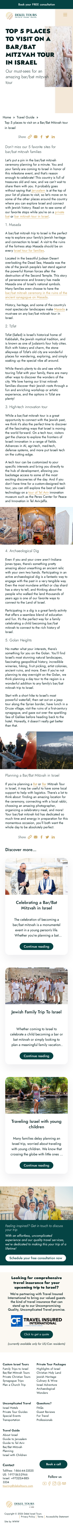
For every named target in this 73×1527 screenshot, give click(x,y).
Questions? (44, 1403)
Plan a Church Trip (14, 1385)
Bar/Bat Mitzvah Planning (12, 1449)
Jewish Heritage (46, 1377)
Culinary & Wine (47, 1381)
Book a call (53, 1464)
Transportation (11, 1420)
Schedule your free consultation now (35, 1258)
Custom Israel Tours (16, 1364)
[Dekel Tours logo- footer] (20, 1503)
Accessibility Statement (57, 1516)
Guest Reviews (46, 1412)
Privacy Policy (28, 1516)
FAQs (40, 1408)
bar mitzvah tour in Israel (31, 216)
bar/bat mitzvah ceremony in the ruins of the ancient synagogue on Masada (36, 294)
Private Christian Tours (16, 1377)
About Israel (10, 1435)
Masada (59, 309)
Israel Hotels (10, 1408)
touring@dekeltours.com (18, 1486)
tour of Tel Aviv (38, 492)
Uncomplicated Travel (17, 1403)
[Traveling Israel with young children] (36, 1125)
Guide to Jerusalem (15, 1439)
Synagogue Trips (13, 1381)
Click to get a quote (36, 1334)
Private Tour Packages (51, 1364)
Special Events (12, 1416)
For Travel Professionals (44, 1418)
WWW (15, 1521)
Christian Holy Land (49, 1373)
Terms (40, 1516)
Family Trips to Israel (15, 1369)
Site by (7, 1521)
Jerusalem (38, 190)
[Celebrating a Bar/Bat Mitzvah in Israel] (36, 906)
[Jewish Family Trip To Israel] (36, 1016)
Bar (44, 784)
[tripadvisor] (64, 1483)
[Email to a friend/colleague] (36, 136)
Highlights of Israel (48, 1369)
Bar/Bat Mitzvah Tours (16, 1373)
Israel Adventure (47, 1385)
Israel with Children (15, 1455)
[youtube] (45, 1483)
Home (7, 117)
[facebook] (49, 1483)
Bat (35, 784)
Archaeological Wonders (46, 1391)
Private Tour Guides (15, 1412)
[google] (59, 1483)
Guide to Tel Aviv (14, 1443)
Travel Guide (25, 117)
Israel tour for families (29, 250)
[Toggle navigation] (65, 14)
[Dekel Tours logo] (21, 16)
